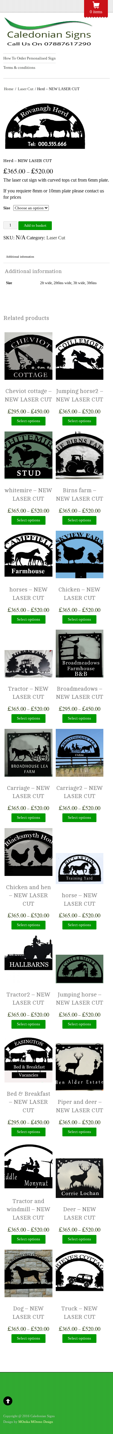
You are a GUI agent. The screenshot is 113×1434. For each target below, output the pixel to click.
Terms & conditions (19, 67)
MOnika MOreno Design (35, 1421)
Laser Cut (25, 89)
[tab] (20, 257)
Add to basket (35, 225)
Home (9, 89)
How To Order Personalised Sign (29, 58)
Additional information (20, 256)
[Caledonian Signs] (48, 43)
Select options (28, 421)
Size (6, 208)
